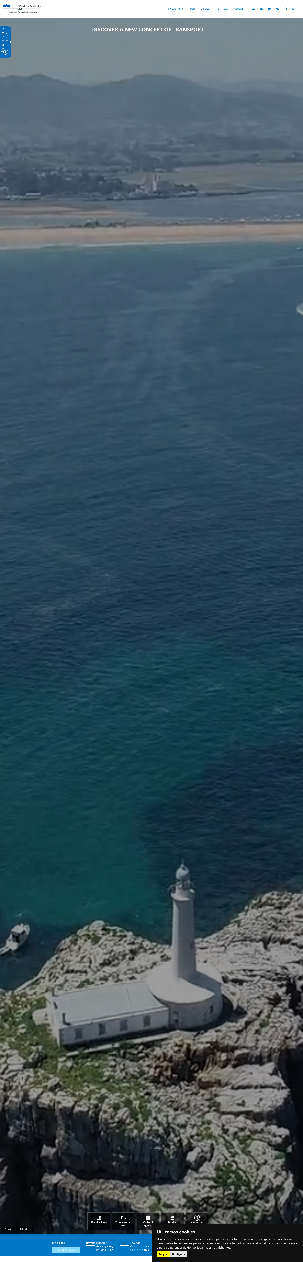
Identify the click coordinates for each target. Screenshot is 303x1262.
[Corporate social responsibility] (254, 8)
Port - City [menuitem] (223, 8)
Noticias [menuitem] (238, 8)
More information (66, 1250)
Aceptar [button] (163, 1254)
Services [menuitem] (206, 8)
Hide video (25, 1229)
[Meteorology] (278, 8)
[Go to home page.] (22, 4)
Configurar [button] (178, 1254)
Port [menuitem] (193, 8)
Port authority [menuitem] (176, 8)
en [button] (294, 8)
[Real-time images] (269, 8)
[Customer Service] (261, 8)
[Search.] (286, 8)
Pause (8, 1229)
